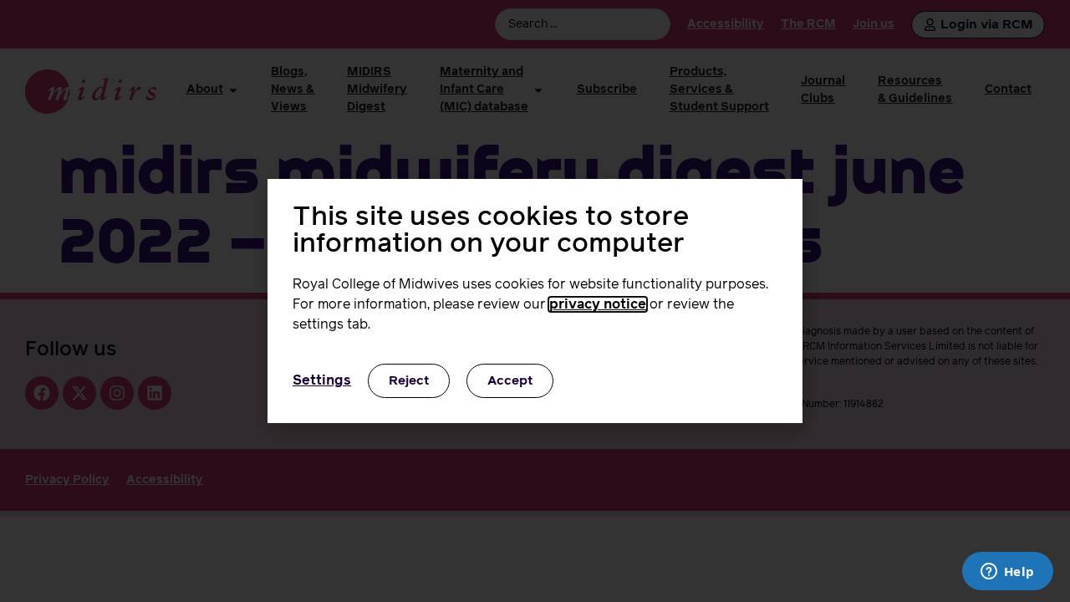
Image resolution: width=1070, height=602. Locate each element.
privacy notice (597, 304)
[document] (535, 301)
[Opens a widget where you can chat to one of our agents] (1007, 573)
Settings (322, 380)
